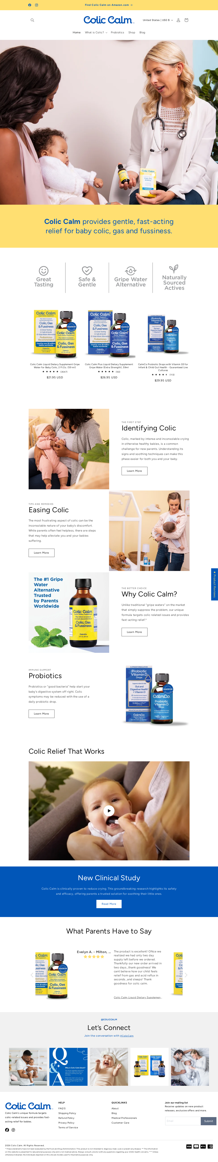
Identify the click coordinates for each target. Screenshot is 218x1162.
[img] (54, 956)
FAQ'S (62, 1108)
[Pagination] (105, 203)
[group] (28, 1067)
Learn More (134, 470)
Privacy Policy (66, 1122)
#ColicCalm (127, 1035)
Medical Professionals (124, 1118)
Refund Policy (66, 1118)
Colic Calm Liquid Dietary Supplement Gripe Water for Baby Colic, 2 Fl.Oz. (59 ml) (55, 366)
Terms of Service (68, 1127)
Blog (114, 1113)
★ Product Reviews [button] (214, 584)
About (115, 1108)
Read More (109, 903)
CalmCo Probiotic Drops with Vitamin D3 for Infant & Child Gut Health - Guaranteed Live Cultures (163, 367)
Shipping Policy (67, 1113)
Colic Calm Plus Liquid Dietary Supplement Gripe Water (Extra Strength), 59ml (109, 366)
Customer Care (120, 1122)
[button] (32, 20)
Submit (208, 1121)
